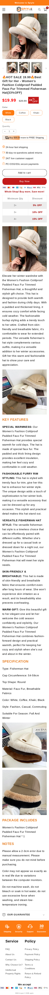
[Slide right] (46, 68)
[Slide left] (3, 68)
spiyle (32, 993)
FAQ (7, 949)
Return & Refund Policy (33, 975)
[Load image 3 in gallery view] (36, 67)
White (8, 113)
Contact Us (10, 959)
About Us (9, 954)
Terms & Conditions (30, 967)
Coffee (22, 113)
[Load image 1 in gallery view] (12, 67)
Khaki (36, 113)
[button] (45, 9)
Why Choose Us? (13, 965)
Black (8, 119)
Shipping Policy (32, 959)
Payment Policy (32, 954)
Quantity (6, 126)
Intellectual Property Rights (13, 972)
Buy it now (24, 181)
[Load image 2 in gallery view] (24, 67)
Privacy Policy (32, 949)
